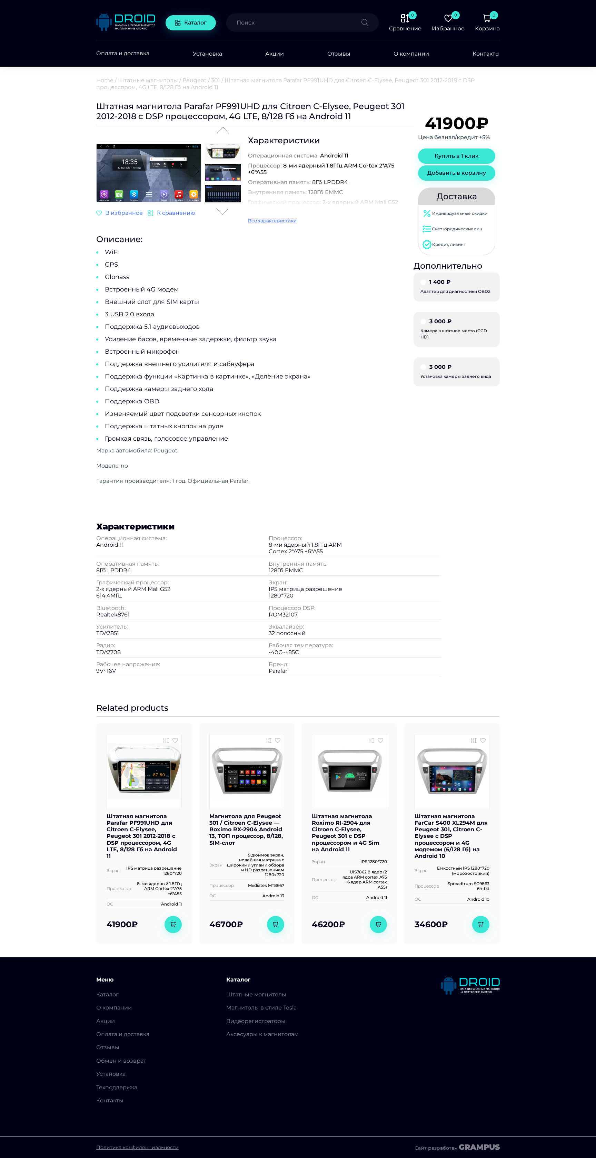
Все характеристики (272, 220)
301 (215, 80)
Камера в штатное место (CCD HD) (453, 329)
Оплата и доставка (122, 53)
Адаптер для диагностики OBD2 (455, 286)
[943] (166, 740)
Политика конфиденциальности (137, 1147)
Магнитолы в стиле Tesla (261, 1007)
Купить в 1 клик (457, 156)
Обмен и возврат (121, 1060)
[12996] (268, 740)
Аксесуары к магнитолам (262, 1034)
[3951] (371, 740)
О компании (411, 53)
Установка (207, 53)
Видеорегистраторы (256, 1021)
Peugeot (194, 80)
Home (104, 80)
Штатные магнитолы (148, 80)
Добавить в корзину (456, 173)
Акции (274, 53)
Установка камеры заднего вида (455, 371)
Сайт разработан (457, 1147)
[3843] (171, 213)
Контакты (486, 53)
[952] (474, 740)
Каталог (195, 22)
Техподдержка (116, 1087)
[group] (149, 173)
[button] (195, 171)
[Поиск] (370, 22)
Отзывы (338, 53)
